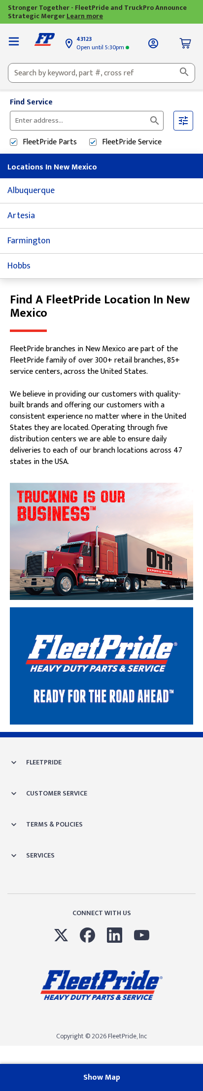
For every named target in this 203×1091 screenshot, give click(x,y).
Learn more (85, 16)
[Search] (184, 73)
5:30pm (101, 47)
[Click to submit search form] (155, 121)
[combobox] (101, 73)
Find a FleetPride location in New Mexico (100, 307)
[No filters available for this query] (14, 43)
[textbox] (101, 73)
